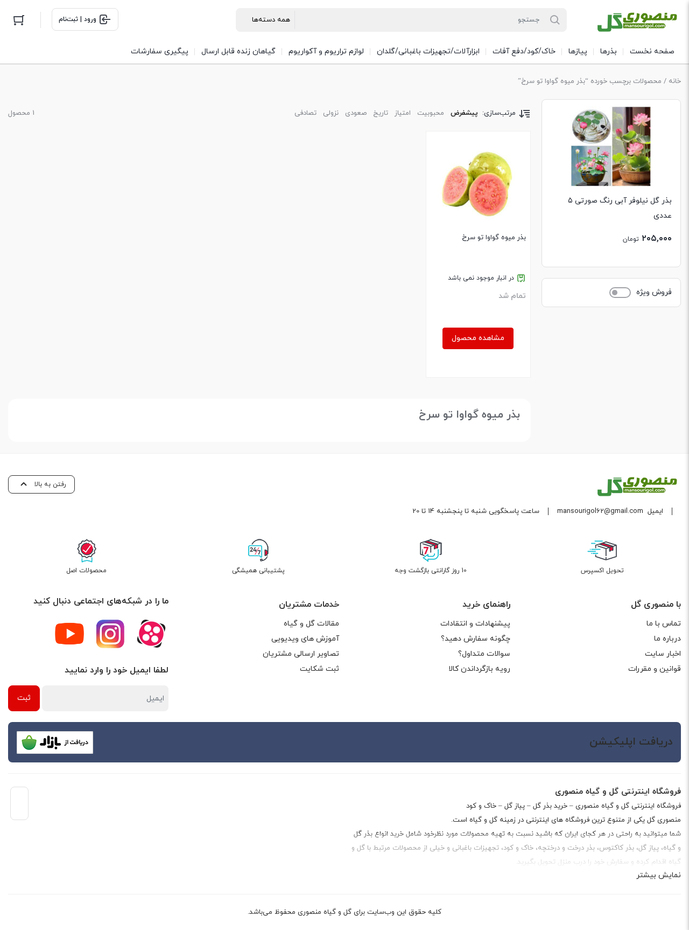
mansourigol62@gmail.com (600, 511)
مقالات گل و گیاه (311, 624)
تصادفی (305, 113)
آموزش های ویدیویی (305, 639)
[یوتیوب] (69, 633)
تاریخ (380, 113)
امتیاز (403, 113)
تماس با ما (663, 624)
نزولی (331, 113)
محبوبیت (430, 113)
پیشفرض (464, 113)
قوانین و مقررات (654, 669)
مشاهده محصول (478, 338)
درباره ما (667, 639)
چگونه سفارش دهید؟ (475, 639)
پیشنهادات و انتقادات (475, 624)
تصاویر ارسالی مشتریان (301, 654)
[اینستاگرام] (110, 633)
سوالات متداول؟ (484, 654)
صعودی (356, 113)
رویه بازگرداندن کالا (479, 669)
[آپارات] (151, 633)
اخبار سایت (663, 654)
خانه (675, 81)
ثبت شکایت (319, 669)
